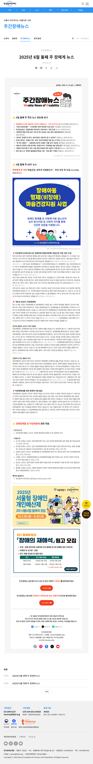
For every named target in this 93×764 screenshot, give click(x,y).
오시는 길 (32, 736)
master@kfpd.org (12, 714)
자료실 (80, 10)
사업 (23, 10)
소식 (37, 10)
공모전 (14, 38)
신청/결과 (64, 10)
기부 (9, 10)
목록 (47, 691)
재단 (50, 10)
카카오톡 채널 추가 (86, 514)
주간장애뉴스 (25, 38)
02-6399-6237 (10, 711)
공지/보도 (37, 38)
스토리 (6, 38)
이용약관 (22, 736)
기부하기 (86, 506)
